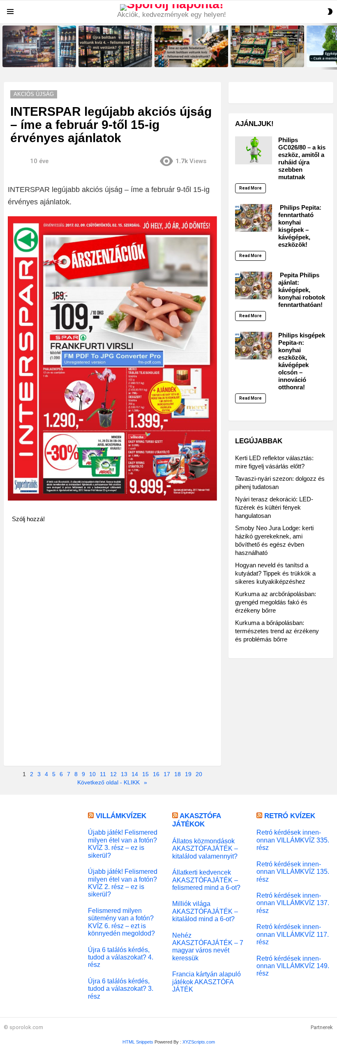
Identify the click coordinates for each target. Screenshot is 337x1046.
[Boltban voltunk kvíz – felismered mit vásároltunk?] (267, 46)
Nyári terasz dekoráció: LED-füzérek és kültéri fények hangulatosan (274, 507)
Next (333, 46)
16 (156, 774)
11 (103, 774)
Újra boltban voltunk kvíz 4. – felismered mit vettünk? (112, 58)
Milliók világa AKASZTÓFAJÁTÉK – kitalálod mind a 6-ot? (205, 911)
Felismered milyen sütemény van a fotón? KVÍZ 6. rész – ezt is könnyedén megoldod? (121, 922)
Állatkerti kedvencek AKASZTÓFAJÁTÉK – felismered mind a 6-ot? (206, 879)
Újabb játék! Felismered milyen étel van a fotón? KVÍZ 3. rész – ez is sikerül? (122, 843)
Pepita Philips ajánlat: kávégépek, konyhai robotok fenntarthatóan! (301, 289)
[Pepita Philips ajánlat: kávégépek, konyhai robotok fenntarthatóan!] (253, 285)
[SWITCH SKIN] (330, 11)
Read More (250, 188)
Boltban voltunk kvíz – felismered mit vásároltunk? (262, 58)
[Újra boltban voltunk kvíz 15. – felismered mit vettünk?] (39, 46)
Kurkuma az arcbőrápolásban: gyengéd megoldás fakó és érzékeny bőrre (275, 602)
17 (167, 774)
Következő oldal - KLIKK (108, 782)
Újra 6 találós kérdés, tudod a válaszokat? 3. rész (120, 988)
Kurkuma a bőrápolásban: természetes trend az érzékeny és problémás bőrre (277, 631)
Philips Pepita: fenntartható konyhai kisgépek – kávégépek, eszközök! (299, 226)
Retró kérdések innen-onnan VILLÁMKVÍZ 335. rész (292, 839)
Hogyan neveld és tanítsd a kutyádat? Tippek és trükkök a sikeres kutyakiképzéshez (275, 573)
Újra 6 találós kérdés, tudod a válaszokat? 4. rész (120, 957)
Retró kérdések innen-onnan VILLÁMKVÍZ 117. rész (292, 934)
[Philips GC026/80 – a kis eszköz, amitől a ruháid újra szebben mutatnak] (253, 150)
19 (188, 774)
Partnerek (322, 1027)
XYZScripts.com (198, 1041)
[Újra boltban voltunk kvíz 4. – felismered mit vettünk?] (115, 46)
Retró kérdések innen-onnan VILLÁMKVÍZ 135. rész (292, 871)
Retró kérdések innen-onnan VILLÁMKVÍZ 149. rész (292, 966)
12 (113, 774)
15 (145, 774)
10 (92, 774)
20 (199, 774)
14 (135, 774)
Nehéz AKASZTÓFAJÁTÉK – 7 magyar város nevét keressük (207, 946)
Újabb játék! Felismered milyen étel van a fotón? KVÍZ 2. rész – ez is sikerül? (122, 883)
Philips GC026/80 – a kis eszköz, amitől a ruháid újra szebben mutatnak (301, 158)
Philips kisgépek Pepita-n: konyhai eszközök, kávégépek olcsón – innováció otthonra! (301, 361)
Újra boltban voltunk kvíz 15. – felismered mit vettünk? (37, 58)
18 (177, 774)
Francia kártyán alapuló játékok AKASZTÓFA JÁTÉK (206, 981)
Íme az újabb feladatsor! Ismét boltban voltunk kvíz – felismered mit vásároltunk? (191, 55)
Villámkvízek (121, 816)
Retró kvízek (289, 816)
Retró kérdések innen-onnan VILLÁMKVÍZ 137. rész (292, 903)
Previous (4, 46)
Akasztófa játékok (196, 820)
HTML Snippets (137, 1041)
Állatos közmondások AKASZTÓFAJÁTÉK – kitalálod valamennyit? (205, 848)
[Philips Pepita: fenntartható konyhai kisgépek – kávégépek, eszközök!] (253, 218)
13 (124, 774)
